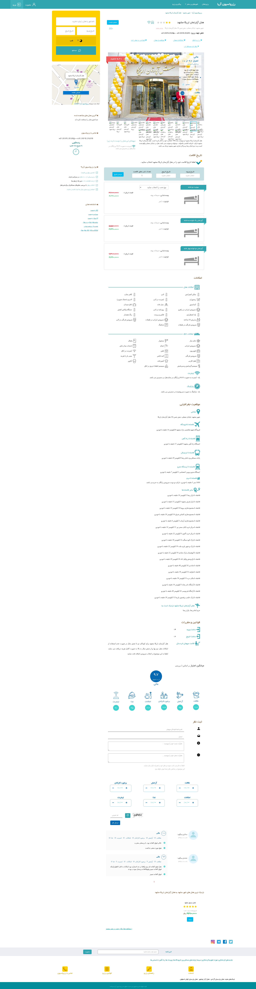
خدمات (191, 973)
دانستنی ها (154, 960)
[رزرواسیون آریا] (50, 4)
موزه (215, 960)
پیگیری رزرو (176, 4)
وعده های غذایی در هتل (90, 222)
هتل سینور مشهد (190, 902)
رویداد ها (168, 960)
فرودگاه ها (177, 960)
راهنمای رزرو (149, 973)
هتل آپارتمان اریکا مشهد (173, 13)
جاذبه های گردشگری (225, 960)
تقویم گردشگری (207, 960)
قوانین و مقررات (138, 40)
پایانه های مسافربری (188, 960)
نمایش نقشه (159, 28)
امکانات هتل (178, 40)
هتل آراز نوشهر (204, 979)
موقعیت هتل (159, 40)
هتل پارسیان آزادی (217, 979)
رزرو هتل (205, 4)
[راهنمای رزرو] (149, 969)
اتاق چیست (94, 210)
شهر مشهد (186, 13)
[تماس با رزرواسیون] (65, 969)
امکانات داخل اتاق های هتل (89, 230)
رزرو (190, 919)
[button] (115, 103)
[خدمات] (191, 969)
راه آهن (162, 960)
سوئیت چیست (93, 214)
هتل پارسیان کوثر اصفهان (189, 979)
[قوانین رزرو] (107, 969)
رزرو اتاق (196, 40)
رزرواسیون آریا (226, 4)
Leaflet (76, 103)
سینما (199, 960)
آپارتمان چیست (93, 218)
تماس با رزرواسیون (65, 973)
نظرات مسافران (190, 46)
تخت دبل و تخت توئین (91, 226)
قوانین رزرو (107, 973)
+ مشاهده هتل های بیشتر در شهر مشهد (119, 929)
